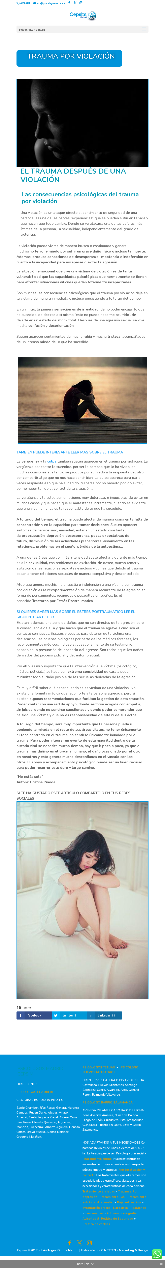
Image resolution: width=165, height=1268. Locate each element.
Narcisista (120, 1208)
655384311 (24, 3)
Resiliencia (138, 1208)
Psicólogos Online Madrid (59, 1250)
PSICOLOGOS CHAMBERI (34, 1092)
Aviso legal (90, 1219)
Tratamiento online (97, 1159)
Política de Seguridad (117, 1219)
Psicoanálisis (94, 1213)
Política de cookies (96, 1224)
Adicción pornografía (121, 1213)
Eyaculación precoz (96, 1208)
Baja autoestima (129, 1202)
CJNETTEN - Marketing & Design (124, 1250)
